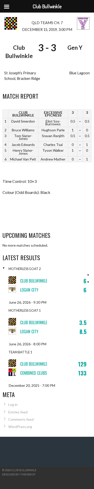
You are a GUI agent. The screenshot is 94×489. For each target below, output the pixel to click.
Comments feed (21, 419)
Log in (13, 404)
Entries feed (18, 412)
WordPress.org (20, 426)
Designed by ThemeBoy (19, 474)
